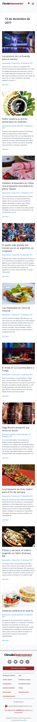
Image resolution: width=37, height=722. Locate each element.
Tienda (20, 688)
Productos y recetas (24, 679)
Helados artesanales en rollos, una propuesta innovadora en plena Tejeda (18, 186)
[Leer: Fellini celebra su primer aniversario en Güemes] (18, 103)
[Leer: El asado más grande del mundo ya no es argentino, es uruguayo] (18, 232)
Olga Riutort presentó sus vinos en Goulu (15, 429)
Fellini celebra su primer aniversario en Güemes (15, 120)
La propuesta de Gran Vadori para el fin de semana (17, 490)
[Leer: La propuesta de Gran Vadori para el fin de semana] (18, 475)
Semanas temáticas (9, 688)
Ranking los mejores (9, 675)
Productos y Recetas (8, 434)
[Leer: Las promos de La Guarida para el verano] (18, 42)
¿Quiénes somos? (23, 692)
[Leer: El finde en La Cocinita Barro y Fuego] (18, 353)
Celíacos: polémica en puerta (17, 610)
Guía (19, 675)
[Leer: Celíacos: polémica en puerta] (18, 596)
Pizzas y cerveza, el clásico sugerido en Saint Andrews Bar (16, 553)
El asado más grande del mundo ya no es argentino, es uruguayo (18, 248)
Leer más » (5, 85)
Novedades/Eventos (9, 696)
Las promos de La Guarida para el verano (16, 58)
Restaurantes (6, 63)
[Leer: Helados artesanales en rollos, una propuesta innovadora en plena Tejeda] (18, 167)
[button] (33, 3)
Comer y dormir (7, 679)
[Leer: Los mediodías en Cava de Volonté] (18, 293)
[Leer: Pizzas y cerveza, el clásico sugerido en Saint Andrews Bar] (18, 536)
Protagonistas (7, 684)
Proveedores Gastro (24, 684)
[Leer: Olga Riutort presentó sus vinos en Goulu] (18, 413)
